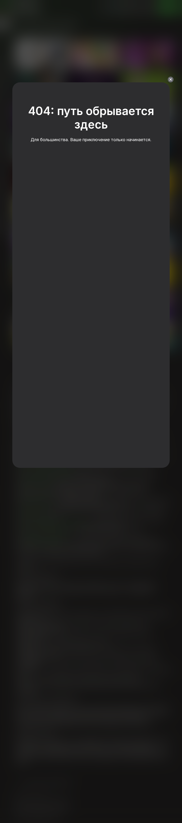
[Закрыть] (170, 79)
